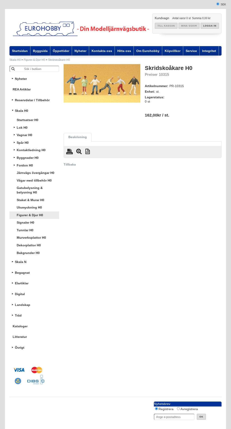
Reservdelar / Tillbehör (32, 100)
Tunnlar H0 (25, 230)
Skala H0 (15, 59)
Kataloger (20, 326)
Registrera (166, 409)
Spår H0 (23, 142)
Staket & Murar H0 (30, 200)
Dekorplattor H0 (29, 245)
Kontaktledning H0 (31, 150)
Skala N (20, 262)
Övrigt (19, 347)
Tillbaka (70, 164)
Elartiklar (21, 283)
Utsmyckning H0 (29, 207)
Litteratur (20, 337)
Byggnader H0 (28, 157)
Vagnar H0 (24, 135)
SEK (223, 4)
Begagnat (22, 272)
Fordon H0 (25, 165)
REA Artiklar (22, 89)
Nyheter (21, 79)
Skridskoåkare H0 (59, 59)
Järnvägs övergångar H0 (35, 173)
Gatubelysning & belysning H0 (30, 190)
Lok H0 (22, 127)
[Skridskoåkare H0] (102, 83)
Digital (20, 294)
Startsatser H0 (27, 120)
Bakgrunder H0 (28, 253)
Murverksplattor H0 (31, 237)
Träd (18, 315)
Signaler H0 (25, 222)
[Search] (13, 69)
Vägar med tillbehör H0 (34, 180)
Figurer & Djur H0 (34, 59)
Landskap (22, 305)
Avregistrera (189, 409)
